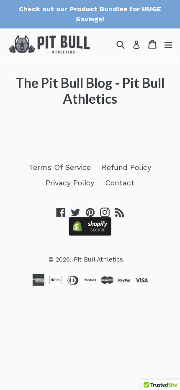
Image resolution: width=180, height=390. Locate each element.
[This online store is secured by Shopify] (90, 232)
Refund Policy (126, 167)
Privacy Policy (70, 182)
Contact (119, 182)
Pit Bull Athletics (98, 259)
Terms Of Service (60, 167)
